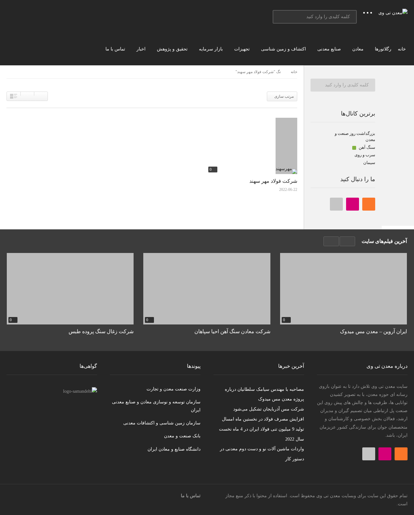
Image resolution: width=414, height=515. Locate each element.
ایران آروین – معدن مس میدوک (373, 331)
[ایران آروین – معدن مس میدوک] (343, 288)
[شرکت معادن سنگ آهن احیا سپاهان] (206, 288)
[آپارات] (336, 204)
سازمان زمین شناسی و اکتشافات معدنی (162, 423)
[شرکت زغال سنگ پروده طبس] (70, 288)
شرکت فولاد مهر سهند (273, 181)
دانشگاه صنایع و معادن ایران (174, 449)
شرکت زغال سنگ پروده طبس (101, 331)
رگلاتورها (383, 49)
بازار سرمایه (211, 49)
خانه (402, 49)
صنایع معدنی (329, 49)
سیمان (369, 162)
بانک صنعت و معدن (182, 435)
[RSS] (368, 204)
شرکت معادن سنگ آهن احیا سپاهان (232, 331)
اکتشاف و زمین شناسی (284, 49)
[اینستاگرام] (352, 204)
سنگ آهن (366, 147)
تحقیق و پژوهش (173, 49)
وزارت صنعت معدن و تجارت (174, 389)
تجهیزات (242, 49)
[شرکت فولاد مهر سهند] (252, 146)
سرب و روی (364, 154)
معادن (358, 49)
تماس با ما (115, 49)
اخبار (141, 49)
